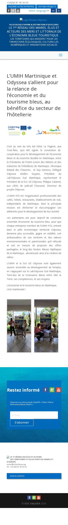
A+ (53, 10)
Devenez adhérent (17, 476)
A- (59, 10)
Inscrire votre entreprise (21, 6)
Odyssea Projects (47, 6)
